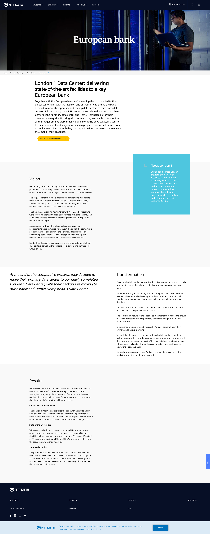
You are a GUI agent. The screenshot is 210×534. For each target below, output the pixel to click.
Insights (66, 4)
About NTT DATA (17, 509)
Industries (36, 4)
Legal (131, 509)
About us (81, 4)
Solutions (192, 500)
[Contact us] (199, 4)
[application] (105, 527)
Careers (95, 4)
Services (52, 4)
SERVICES (73, 500)
